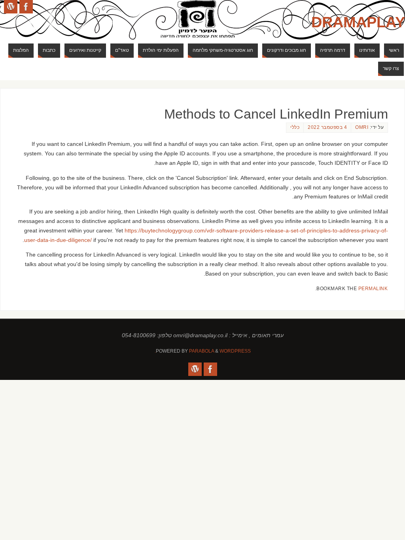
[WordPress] (10, 6)
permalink (373, 288)
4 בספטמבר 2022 (327, 127)
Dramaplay (358, 22)
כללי (294, 127)
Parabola (201, 351)
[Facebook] (26, 6)
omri (361, 127)
